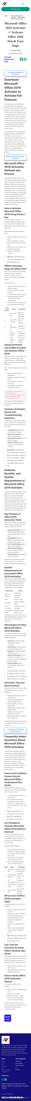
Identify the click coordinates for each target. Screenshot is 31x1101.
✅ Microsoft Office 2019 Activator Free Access (15, 157)
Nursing (17, 1069)
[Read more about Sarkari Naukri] (11, 50)
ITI (16, 1067)
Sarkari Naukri (16, 50)
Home (6, 16)
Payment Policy (5, 1071)
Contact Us (4, 1066)
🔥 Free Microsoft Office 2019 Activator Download (15, 730)
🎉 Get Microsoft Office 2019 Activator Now (15, 73)
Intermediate (19, 1063)
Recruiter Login (15, 9)
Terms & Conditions (6, 1070)
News (3, 1068)
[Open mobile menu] (22, 3)
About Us (4, 1063)
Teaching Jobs (19, 1065)
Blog (3, 1064)
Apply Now (7, 1018)
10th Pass (18, 1061)
